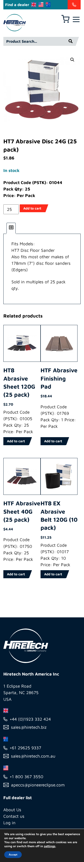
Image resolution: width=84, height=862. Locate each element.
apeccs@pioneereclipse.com (38, 784)
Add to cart (32, 208)
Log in (9, 822)
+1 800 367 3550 (26, 776)
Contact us (13, 816)
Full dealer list (17, 797)
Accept (13, 854)
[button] (72, 60)
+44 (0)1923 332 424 (30, 719)
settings (49, 846)
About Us (12, 809)
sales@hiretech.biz (29, 727)
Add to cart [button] (16, 441)
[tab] (11, 228)
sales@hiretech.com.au (33, 756)
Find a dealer (17, 4)
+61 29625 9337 (25, 747)
